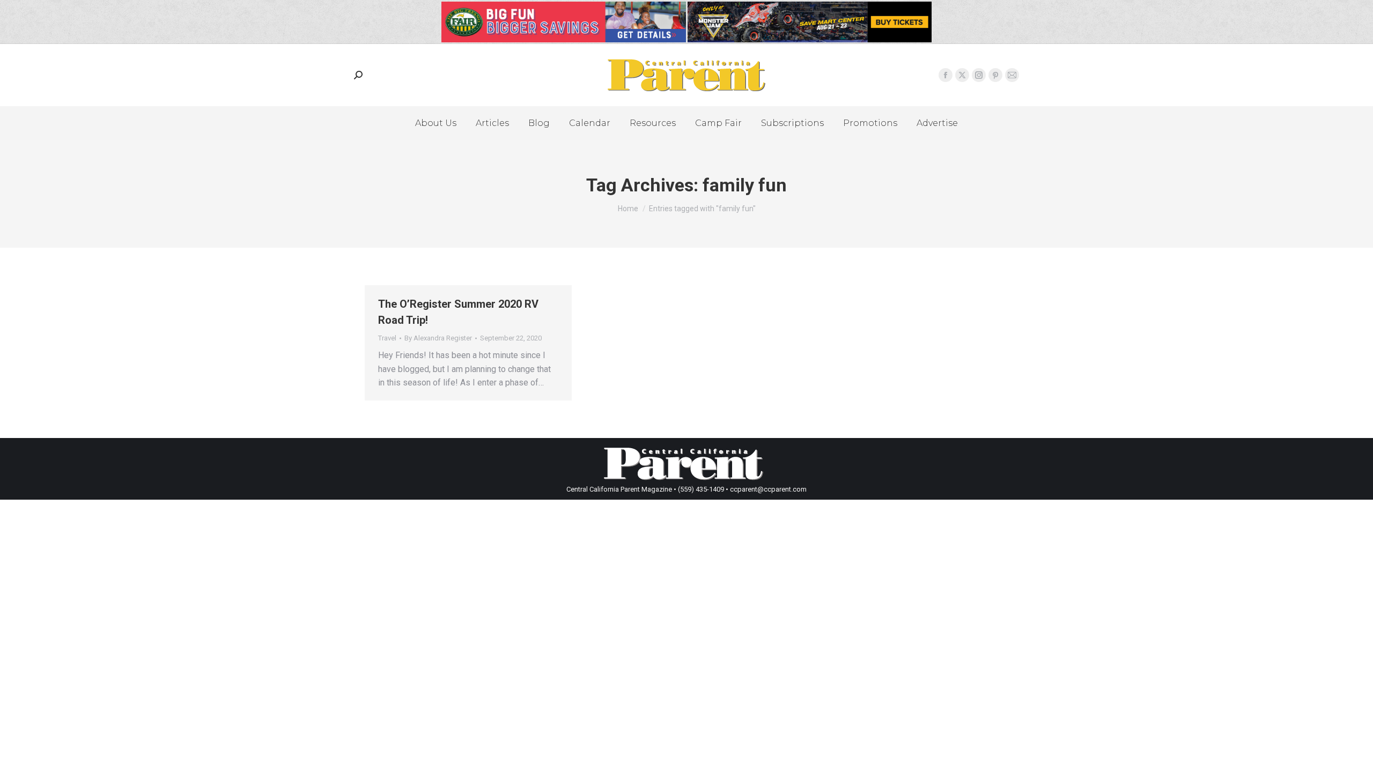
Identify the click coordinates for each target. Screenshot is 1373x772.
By (438, 338)
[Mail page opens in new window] (1012, 75)
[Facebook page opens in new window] (946, 75)
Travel (387, 338)
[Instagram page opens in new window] (979, 75)
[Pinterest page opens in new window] (995, 75)
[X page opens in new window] (962, 75)
